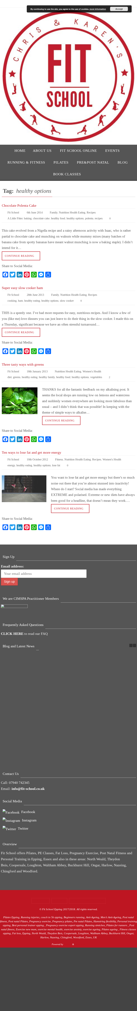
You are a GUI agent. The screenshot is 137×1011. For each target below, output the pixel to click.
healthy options (75, 217)
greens (16, 372)
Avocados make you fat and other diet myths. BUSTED (13, 742)
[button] (134, 638)
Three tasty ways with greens (23, 361)
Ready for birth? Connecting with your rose (40, 736)
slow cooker (67, 297)
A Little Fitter (14, 217)
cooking (12, 297)
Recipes (91, 212)
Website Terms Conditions (87, 894)
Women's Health (92, 367)
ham (20, 297)
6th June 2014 (35, 212)
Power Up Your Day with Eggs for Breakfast (40, 680)
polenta (89, 217)
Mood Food (120, 730)
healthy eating (32, 297)
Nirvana (68, 937)
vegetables (96, 372)
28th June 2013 (35, 292)
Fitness (59, 453)
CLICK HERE (12, 627)
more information (98, 9)
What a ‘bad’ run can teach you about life (93, 680)
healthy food (58, 217)
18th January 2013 (37, 367)
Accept (119, 9)
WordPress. (80, 937)
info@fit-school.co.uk (28, 782)
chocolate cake (41, 217)
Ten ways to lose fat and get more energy (31, 447)
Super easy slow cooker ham (22, 286)
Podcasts (59, 894)
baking (28, 217)
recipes (99, 217)
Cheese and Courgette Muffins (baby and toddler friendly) (120, 686)
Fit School (13, 212)
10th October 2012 (37, 453)
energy (11, 458)
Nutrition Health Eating (72, 212)
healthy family (47, 372)
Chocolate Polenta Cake (19, 205)
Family (53, 212)
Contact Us (40, 894)
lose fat (56, 458)
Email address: (12, 559)
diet (9, 372)
